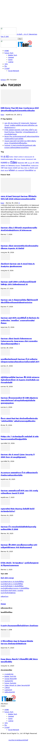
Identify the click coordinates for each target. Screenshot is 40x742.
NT (34, 163)
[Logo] (9, 47)
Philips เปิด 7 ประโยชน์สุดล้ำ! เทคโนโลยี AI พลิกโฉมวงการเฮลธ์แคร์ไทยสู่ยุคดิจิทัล (20, 437)
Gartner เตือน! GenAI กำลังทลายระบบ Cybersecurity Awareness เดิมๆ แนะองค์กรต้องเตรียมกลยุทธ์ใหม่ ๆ (19, 341)
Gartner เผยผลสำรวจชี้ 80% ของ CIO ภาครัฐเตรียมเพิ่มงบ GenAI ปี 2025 (19, 492)
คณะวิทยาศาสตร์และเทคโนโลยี (18, 740)
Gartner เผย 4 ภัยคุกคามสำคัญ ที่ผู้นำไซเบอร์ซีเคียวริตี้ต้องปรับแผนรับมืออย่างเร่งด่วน (19, 301)
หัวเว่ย (32, 168)
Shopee (17, 165)
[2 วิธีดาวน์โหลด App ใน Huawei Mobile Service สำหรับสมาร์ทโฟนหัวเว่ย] (5, 637)
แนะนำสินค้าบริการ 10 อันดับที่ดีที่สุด (12, 582)
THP (2, 168)
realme (3, 165)
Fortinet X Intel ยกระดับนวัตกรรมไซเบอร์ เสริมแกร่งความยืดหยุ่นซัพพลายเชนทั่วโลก (20, 146)
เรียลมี (2, 170)
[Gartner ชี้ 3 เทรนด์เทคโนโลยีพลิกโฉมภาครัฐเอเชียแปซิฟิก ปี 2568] (5, 522)
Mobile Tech (12, 55)
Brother (11, 157)
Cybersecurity (28, 157)
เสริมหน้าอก (4, 596)
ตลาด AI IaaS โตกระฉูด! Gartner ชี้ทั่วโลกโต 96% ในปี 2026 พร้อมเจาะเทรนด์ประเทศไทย (18, 197)
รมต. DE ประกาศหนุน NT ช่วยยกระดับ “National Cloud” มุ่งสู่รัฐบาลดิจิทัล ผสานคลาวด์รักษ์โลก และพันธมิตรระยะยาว (20, 125)
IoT (9, 163)
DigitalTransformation (7, 159)
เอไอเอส (12, 170)
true (5, 168)
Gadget (11, 57)
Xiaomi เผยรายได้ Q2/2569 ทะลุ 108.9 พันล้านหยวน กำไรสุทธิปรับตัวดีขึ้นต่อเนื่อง (20, 142)
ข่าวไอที (6, 68)
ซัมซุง (22, 168)
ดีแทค (25, 168)
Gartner (23, 159)
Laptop (10, 62)
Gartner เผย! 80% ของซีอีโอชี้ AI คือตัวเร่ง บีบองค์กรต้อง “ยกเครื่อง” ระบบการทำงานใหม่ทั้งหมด (20, 320)
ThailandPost (25, 165)
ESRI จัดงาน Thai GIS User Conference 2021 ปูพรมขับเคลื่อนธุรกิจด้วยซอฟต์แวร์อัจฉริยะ (20, 109)
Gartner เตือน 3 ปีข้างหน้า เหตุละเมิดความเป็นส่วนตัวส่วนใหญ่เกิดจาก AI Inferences (19, 229)
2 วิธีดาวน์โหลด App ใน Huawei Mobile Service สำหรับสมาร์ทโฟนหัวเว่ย (17, 642)
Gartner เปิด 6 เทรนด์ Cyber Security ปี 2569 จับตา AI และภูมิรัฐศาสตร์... (18, 455)
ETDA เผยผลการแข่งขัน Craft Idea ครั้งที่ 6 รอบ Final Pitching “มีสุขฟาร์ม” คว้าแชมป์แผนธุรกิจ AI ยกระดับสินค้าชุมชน (20, 132)
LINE (26, 163)
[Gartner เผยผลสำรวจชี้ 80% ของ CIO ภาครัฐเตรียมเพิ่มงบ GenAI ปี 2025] (5, 486)
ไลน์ (35, 170)
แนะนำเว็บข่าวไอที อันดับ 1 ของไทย (12, 590)
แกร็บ (16, 170)
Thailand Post (34, 165)
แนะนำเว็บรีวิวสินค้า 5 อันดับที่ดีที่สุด (12, 586)
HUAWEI (4, 162)
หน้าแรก (3, 80)
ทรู (28, 168)
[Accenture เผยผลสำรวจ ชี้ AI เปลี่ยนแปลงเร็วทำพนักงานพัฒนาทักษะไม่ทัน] (5, 468)
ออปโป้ (36, 168)
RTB (7, 165)
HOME (6, 51)
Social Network (13, 71)
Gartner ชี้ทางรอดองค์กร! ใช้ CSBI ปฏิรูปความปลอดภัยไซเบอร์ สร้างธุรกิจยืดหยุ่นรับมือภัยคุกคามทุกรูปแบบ (19, 400)
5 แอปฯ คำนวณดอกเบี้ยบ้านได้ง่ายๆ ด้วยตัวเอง (19, 625)
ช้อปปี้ (19, 168)
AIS (7, 156)
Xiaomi (10, 168)
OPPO (37, 163)
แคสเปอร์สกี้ (21, 170)
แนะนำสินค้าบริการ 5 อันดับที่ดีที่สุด (12, 584)
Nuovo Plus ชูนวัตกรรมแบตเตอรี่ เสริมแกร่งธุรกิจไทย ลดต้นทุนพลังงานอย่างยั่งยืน (21, 137)
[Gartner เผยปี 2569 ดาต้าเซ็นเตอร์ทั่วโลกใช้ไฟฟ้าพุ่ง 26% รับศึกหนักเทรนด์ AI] (5, 278)
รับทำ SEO (20, 736)
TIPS (6, 64)
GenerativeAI (29, 159)
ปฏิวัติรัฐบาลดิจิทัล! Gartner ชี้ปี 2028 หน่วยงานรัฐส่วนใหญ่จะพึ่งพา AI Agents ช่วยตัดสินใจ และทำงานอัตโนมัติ (20, 380)
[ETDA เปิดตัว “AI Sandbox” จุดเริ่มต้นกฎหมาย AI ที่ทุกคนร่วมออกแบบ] (5, 559)
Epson (19, 159)
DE (33, 157)
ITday (13, 162)
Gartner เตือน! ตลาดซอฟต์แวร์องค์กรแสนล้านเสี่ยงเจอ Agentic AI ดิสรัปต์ (19, 247)
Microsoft (30, 163)
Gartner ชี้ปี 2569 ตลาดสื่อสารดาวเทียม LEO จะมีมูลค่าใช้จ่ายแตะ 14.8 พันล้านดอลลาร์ (19, 546)
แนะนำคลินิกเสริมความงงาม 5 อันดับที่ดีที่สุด (15, 588)
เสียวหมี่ (6, 170)
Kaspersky (21, 163)
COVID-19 (21, 157)
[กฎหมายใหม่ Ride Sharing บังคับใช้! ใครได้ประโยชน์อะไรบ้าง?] (5, 504)
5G (2, 156)
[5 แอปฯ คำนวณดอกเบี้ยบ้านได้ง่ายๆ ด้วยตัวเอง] (5, 621)
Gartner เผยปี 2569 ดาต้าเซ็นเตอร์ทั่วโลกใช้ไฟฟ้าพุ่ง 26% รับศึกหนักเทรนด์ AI (18, 283)
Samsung (11, 165)
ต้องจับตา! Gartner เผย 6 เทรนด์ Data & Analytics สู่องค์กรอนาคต (18, 265)
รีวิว (5, 66)
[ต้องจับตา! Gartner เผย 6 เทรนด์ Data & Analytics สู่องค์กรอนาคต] (5, 259)
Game (10, 60)
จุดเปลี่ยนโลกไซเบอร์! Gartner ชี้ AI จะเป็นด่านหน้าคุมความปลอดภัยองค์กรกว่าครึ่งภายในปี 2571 (20, 360)
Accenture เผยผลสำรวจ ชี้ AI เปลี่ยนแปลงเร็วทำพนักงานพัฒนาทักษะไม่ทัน (19, 474)
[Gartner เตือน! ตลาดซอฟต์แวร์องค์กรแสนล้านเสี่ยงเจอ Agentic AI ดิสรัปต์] (5, 241)
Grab (34, 159)
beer (2, 115)
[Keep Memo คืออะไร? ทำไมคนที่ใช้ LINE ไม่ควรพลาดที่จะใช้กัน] (5, 655)
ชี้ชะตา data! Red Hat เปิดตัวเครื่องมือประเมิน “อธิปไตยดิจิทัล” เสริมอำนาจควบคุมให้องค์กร (19, 419)
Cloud (16, 157)
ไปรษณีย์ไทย (29, 170)
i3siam (3, 604)
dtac (15, 159)
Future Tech (8, 53)
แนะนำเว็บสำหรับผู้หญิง (8, 593)
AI (4, 156)
